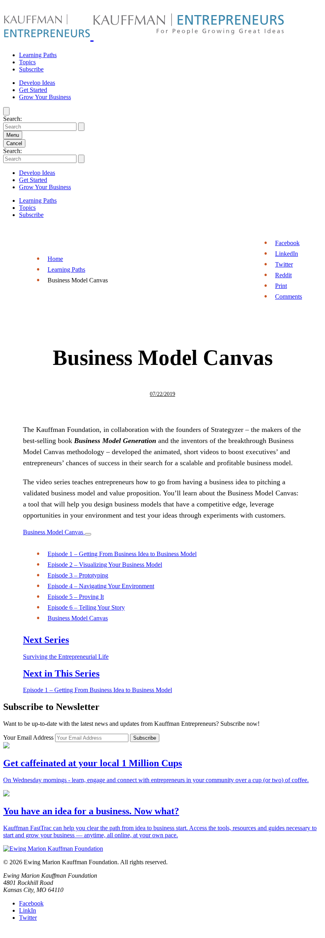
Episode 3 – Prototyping (78, 575)
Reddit (283, 275)
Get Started (33, 89)
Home (55, 258)
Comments (288, 296)
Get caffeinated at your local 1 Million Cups (92, 763)
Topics (27, 62)
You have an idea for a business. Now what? (91, 811)
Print (281, 285)
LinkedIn (286, 253)
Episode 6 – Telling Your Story (86, 607)
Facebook (287, 243)
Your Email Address (29, 737)
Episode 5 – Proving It (76, 596)
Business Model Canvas (54, 532)
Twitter (284, 264)
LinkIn (27, 910)
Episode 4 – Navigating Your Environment (101, 586)
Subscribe (31, 69)
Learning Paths (38, 55)
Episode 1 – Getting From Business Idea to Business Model (122, 554)
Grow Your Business (45, 97)
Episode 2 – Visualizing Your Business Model (105, 564)
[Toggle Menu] (88, 534)
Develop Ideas (37, 82)
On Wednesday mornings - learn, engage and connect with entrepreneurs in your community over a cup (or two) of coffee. (156, 780)
